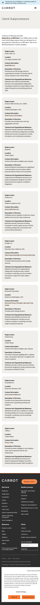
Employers (5, 491)
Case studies (5, 540)
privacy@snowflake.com (13, 394)
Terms (9, 558)
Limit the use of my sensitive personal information (16, 561)
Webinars (4, 537)
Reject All (14, 597)
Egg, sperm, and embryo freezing (28, 491)
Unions (4, 500)
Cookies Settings (21, 592)
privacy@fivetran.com (12, 209)
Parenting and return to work (29, 508)
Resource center (7, 528)
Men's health (25, 514)
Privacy (4, 558)
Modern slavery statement (28, 537)
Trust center (16, 558)
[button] (35, 8)
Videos (4, 543)
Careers (23, 528)
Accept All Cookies (28, 597)
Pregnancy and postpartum (29, 505)
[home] (8, 8)
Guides (4, 534)
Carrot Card (5, 509)
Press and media (26, 531)
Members (4, 503)
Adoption (23, 498)
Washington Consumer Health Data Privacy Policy (16, 564)
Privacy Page (9, 442)
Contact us (24, 534)
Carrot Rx (4, 506)
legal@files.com (10, 65)
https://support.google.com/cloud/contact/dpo (20, 255)
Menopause (24, 511)
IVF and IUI (24, 495)
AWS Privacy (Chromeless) (13, 115)
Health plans (5, 494)
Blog (3, 531)
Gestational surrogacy (27, 502)
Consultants (5, 497)
